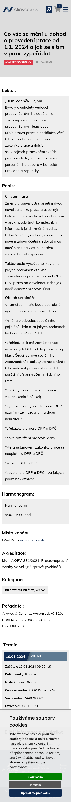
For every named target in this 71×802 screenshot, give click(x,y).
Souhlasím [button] (35, 776)
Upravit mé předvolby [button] (35, 793)
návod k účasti (32, 540)
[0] (57, 11)
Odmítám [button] (35, 785)
